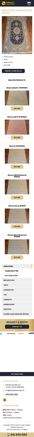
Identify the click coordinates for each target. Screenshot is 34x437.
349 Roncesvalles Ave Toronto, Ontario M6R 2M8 (14, 386)
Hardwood (9, 290)
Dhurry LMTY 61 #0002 (17, 117)
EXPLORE (17, 108)
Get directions (17, 374)
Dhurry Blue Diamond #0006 (17, 236)
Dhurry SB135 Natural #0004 (17, 176)
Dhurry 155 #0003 (17, 146)
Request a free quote (13, 71)
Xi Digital (24, 429)
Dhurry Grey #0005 (17, 206)
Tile (5, 295)
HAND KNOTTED (11, 271)
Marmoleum (9, 304)
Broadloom (9, 280)
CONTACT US (17, 327)
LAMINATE (8, 299)
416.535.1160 (18, 435)
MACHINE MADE (11, 275)
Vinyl (6, 285)
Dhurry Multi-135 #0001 (17, 88)
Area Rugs (8, 266)
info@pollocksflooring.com (14, 390)
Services (7, 309)
